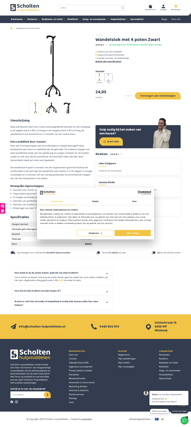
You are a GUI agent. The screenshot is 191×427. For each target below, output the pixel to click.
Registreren (124, 355)
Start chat (113, 141)
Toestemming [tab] (56, 201)
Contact (73, 359)
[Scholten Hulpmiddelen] (24, 8)
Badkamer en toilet (52, 19)
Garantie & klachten (79, 390)
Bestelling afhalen (78, 386)
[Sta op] (108, 77)
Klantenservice (77, 351)
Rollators (32, 19)
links (71, 402)
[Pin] (157, 419)
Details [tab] (95, 201)
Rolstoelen (17, 19)
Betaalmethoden (77, 378)
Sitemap (73, 398)
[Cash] (162, 419)
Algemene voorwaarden (81, 367)
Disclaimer (74, 374)
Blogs (164, 19)
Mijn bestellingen (127, 359)
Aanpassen (94, 233)
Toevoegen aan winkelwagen (158, 95)
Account (122, 351)
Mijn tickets (124, 363)
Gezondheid (137, 19)
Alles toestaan (132, 233)
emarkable (87, 419)
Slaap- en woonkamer (95, 19)
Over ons (176, 19)
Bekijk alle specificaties (108, 61)
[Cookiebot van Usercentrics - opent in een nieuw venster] (139, 193)
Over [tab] (134, 201)
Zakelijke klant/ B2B (79, 363)
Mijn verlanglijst (126, 367)
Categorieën (166, 351)
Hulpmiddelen (118, 19)
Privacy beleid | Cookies (80, 370)
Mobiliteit (72, 19)
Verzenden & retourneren (82, 382)
